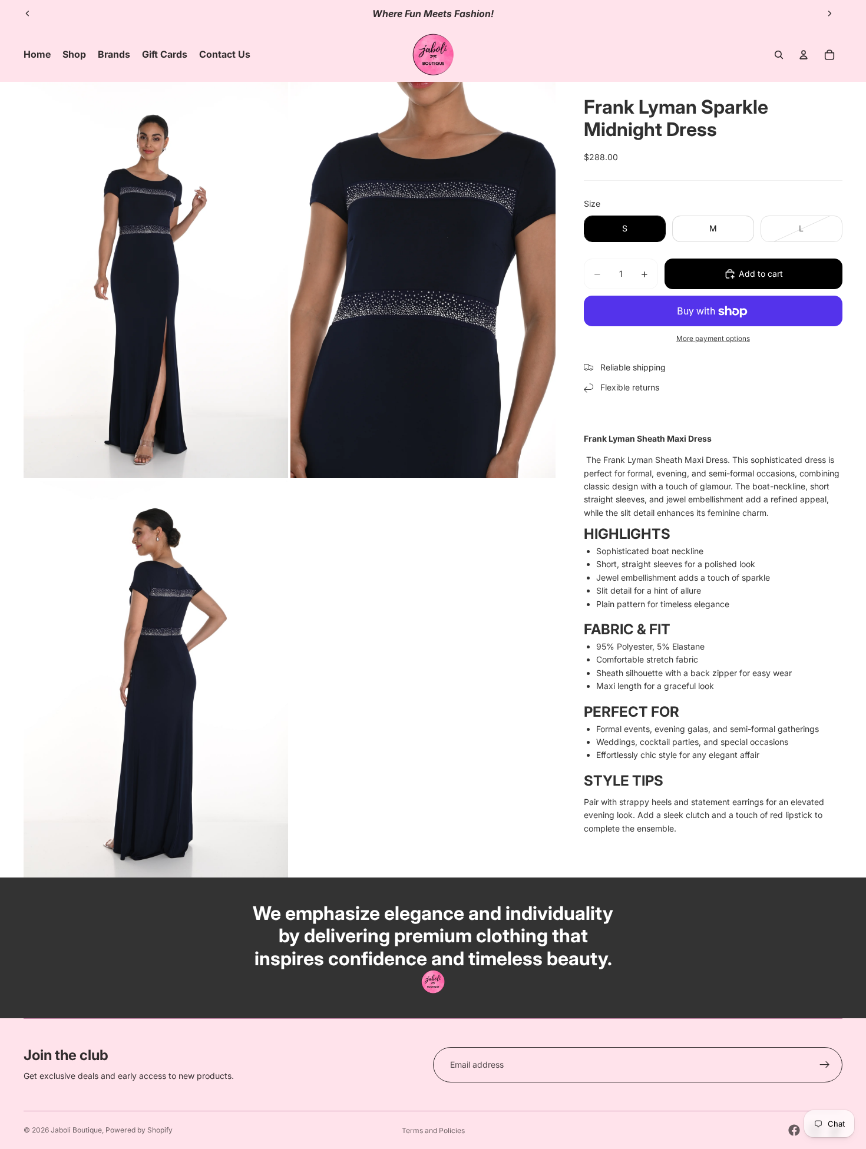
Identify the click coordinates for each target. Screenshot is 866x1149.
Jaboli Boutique (76, 1129)
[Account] (804, 55)
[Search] (779, 55)
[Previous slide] (28, 14)
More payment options (713, 339)
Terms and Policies (433, 1130)
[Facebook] (794, 1130)
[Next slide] (829, 14)
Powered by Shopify (139, 1129)
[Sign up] (824, 1064)
